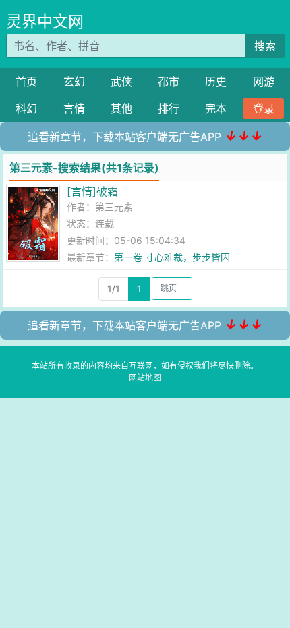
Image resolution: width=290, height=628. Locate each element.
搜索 (265, 46)
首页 (26, 81)
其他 (121, 108)
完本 (216, 108)
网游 (263, 81)
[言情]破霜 (92, 191)
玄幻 (74, 81)
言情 (74, 108)
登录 (263, 108)
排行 (168, 108)
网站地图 (145, 378)
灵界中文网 (45, 21)
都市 (168, 81)
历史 (216, 81)
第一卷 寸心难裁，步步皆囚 (172, 257)
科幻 (26, 108)
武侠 (121, 81)
